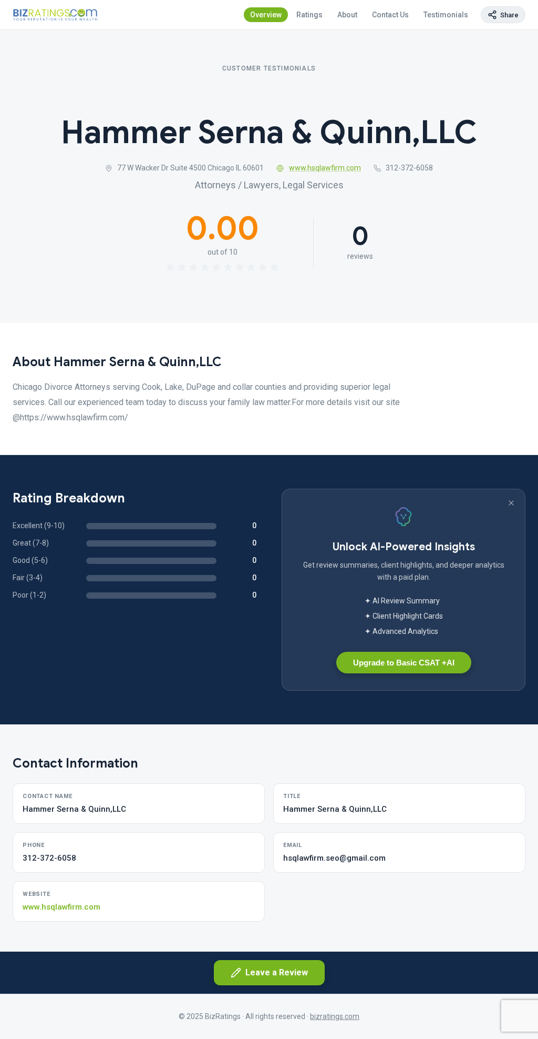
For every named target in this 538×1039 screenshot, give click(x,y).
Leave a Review (276, 972)
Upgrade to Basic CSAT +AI (403, 662)
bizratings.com (334, 1016)
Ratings (309, 15)
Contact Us (390, 15)
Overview (266, 15)
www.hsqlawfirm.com (325, 168)
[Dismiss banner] (511, 503)
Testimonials (445, 15)
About (347, 15)
